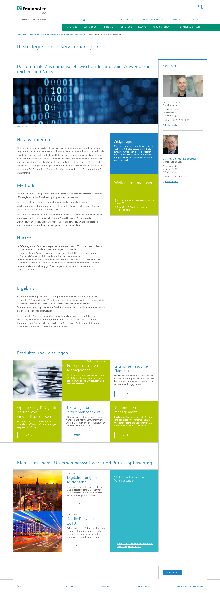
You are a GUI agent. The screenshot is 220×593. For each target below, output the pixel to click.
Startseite (21, 34)
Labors (142, 27)
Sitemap (70, 586)
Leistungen (90, 27)
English (196, 20)
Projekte (108, 27)
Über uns (72, 27)
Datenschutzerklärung (189, 586)
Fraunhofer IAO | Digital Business (31, 20)
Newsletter (128, 20)
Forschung (126, 27)
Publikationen (161, 27)
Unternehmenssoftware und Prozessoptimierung (64, 34)
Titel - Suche (200, 6)
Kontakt (178, 20)
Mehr (79, 394)
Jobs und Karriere (153, 20)
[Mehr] (39, 380)
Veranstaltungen (189, 27)
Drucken (172, 572)
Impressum (143, 586)
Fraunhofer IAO (75, 20)
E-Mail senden (171, 125)
